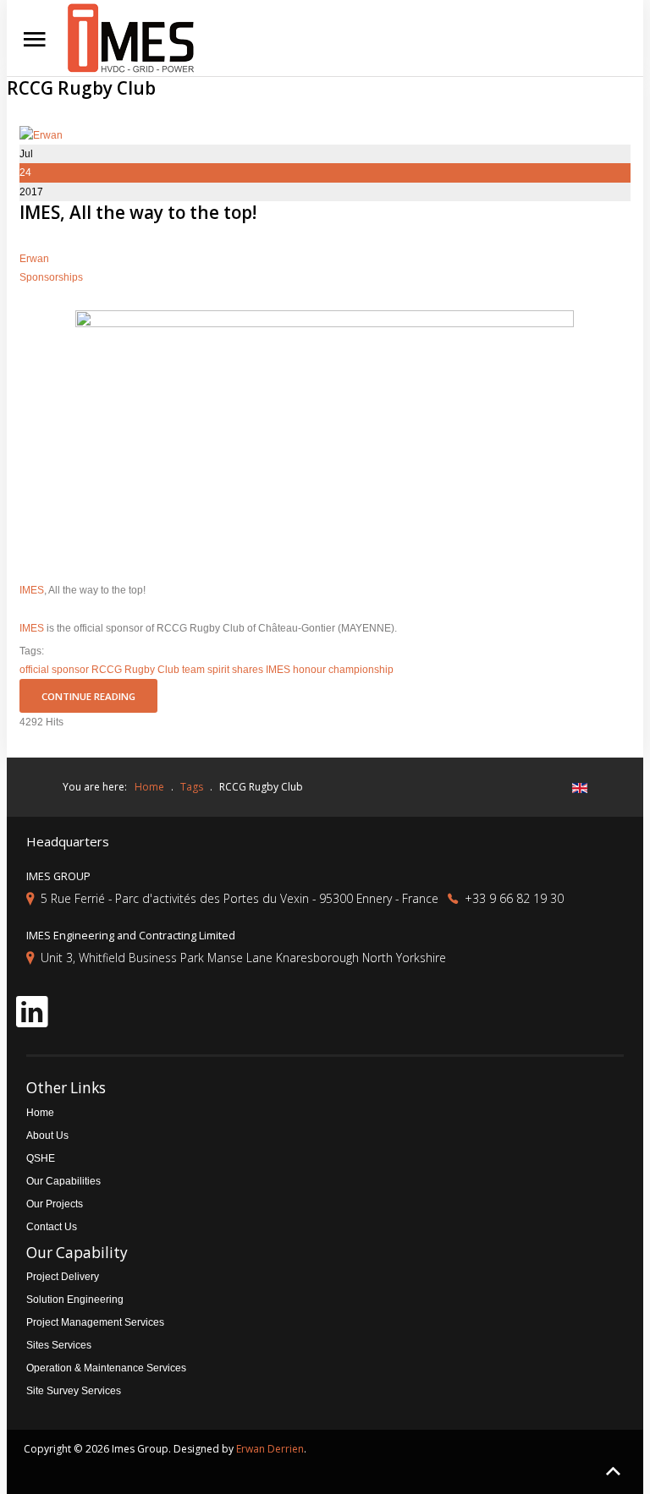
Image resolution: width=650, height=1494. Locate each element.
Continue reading (88, 696)
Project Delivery (62, 1277)
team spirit (205, 670)
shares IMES (261, 670)
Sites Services (58, 1345)
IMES (31, 590)
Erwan (34, 259)
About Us (47, 1135)
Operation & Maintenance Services (106, 1368)
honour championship (343, 670)
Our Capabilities (63, 1181)
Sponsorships (51, 277)
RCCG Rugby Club (135, 670)
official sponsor (54, 670)
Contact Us (51, 1227)
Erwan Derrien (270, 1449)
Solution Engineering (75, 1299)
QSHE (40, 1158)
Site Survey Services (73, 1391)
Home (40, 1113)
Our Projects (54, 1204)
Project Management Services (95, 1322)
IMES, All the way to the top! (137, 212)
